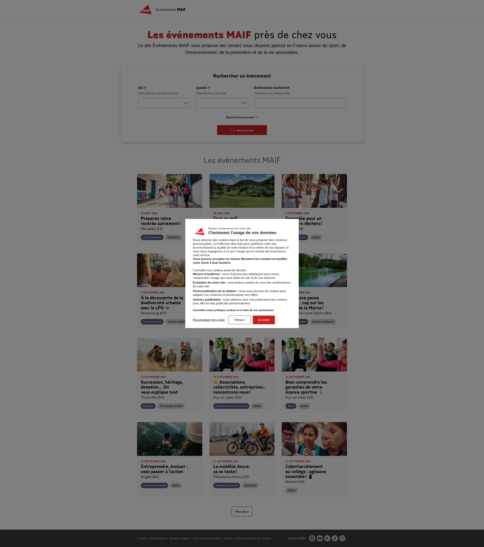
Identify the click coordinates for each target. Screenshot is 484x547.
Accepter (264, 319)
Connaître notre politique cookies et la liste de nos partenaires (233, 310)
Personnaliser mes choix (209, 319)
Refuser (240, 319)
